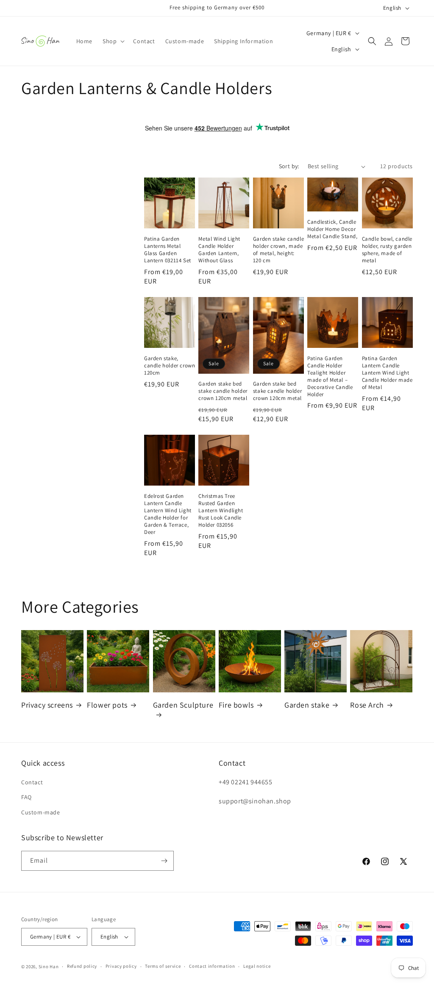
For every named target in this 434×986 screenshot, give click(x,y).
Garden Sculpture (183, 705)
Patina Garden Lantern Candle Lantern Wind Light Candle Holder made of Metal (387, 373)
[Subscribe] (164, 861)
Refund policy (82, 966)
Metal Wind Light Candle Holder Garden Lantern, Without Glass (219, 250)
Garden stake (306, 705)
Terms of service (163, 966)
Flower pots (107, 705)
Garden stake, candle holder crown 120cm (169, 365)
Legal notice (256, 966)
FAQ (26, 797)
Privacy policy (121, 966)
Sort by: (289, 166)
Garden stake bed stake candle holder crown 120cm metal (222, 391)
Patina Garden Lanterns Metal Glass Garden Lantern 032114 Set (167, 250)
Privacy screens (47, 705)
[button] (112, 41)
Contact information (212, 966)
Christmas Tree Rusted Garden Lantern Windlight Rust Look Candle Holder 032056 (220, 510)
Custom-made (40, 812)
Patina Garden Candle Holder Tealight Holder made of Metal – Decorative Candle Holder (330, 376)
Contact (32, 782)
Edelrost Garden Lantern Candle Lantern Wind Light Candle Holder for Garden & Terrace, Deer (168, 514)
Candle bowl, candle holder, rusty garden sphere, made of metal (387, 250)
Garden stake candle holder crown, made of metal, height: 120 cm (278, 250)
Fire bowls (236, 705)
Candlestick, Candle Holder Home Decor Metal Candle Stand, (332, 229)
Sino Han (49, 966)
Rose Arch (367, 705)
